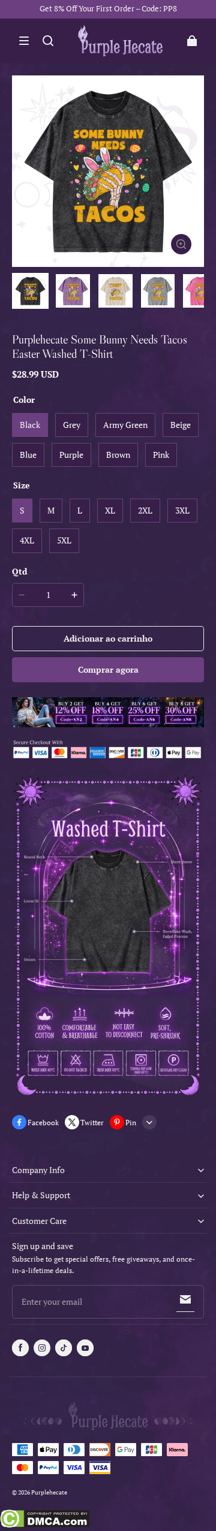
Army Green (125, 424)
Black (30, 424)
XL (110, 510)
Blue (28, 454)
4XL (27, 540)
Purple (71, 454)
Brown (118, 454)
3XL (182, 510)
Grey (71, 424)
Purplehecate (49, 1492)
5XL (64, 540)
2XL (145, 510)
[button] (24, 41)
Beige (180, 424)
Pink (161, 454)
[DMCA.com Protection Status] (44, 1520)
